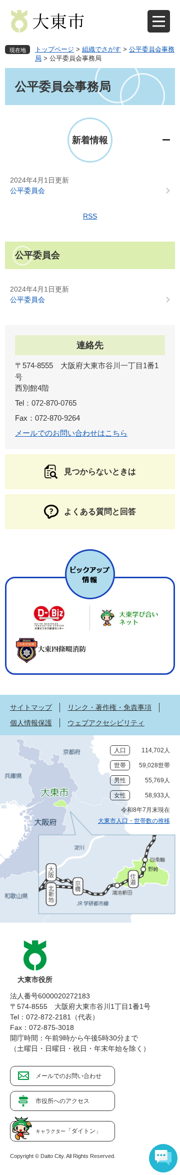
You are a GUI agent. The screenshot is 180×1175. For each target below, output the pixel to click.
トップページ (54, 49)
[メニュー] (159, 21)
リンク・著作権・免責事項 (110, 707)
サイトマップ (31, 707)
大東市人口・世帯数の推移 (134, 820)
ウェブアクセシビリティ (106, 723)
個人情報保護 (31, 723)
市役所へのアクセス (63, 1100)
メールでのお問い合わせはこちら (71, 433)
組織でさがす (101, 49)
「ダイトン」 (69, 1130)
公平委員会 (27, 191)
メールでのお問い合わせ (69, 1075)
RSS (90, 216)
